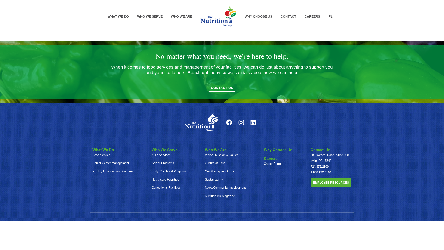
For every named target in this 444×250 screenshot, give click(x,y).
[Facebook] (229, 122)
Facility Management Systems (112, 171)
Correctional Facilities (166, 187)
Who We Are (181, 16)
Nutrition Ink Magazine (220, 196)
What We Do (118, 16)
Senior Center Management (110, 163)
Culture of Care (215, 163)
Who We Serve (150, 16)
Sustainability (214, 179)
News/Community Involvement (225, 187)
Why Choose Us (258, 16)
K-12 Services (161, 155)
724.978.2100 (320, 166)
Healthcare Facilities (165, 179)
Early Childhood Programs (169, 171)
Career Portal (272, 164)
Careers (312, 16)
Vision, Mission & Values (221, 155)
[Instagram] (241, 122)
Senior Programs (163, 163)
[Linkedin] (253, 122)
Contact (288, 16)
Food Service (101, 155)
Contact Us (320, 150)
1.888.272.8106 (321, 172)
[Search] (330, 16)
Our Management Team (220, 171)
